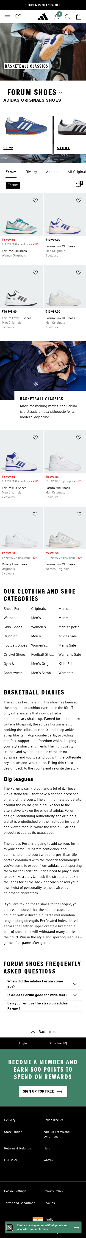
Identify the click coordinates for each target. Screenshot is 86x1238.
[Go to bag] (78, 16)
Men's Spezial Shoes (69, 627)
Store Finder (13, 1132)
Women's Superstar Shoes (66, 673)
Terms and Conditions (19, 1203)
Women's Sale (69, 655)
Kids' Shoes (13, 627)
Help (47, 1148)
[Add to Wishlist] (35, 201)
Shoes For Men (12, 609)
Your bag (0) (58, 1043)
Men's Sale (67, 645)
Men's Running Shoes (38, 637)
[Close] (9, 1227)
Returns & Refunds (17, 1148)
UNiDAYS (10, 1160)
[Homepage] (42, 18)
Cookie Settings (15, 1191)
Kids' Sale (66, 664)
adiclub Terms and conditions (57, 1134)
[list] (43, 172)
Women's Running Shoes (38, 646)
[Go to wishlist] (18, 16)
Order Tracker (53, 1120)
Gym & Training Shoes (10, 664)
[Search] (67, 16)
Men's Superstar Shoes (66, 618)
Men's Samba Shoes (42, 673)
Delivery (9, 1120)
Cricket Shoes (15, 655)
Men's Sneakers (38, 618)
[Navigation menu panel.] (7, 16)
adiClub (49, 1160)
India (49, 1219)
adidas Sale (67, 636)
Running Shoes (10, 637)
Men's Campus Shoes (65, 609)
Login (23, 1043)
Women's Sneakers (38, 627)
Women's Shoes (11, 618)
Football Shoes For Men (43, 655)
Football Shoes (15, 645)
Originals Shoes (38, 609)
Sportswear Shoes (13, 673)
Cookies (49, 1203)
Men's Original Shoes (43, 664)
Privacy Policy (53, 1191)
